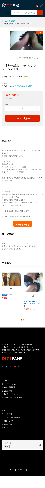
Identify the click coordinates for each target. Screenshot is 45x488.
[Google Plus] (11, 366)
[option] (12, 287)
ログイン (5, 428)
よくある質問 (7, 391)
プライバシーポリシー (10, 384)
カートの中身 (7, 414)
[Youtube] (15, 366)
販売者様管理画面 (8, 387)
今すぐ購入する (22, 225)
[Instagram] (19, 366)
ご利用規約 (6, 380)
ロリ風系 (29, 86)
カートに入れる (22, 118)
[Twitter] (7, 366)
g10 (9, 76)
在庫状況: (19, 77)
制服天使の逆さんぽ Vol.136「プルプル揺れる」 (32, 303)
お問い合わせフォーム (10, 394)
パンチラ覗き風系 (18, 86)
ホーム (4, 411)
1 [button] (21, 319)
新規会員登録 (7, 424)
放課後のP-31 (7, 295)
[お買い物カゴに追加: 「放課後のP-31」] (11, 289)
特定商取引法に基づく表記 (12, 397)
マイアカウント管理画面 (11, 417)
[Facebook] (3, 366)
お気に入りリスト (8, 421)
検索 (7, 446)
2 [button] (23, 319)
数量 (7, 104)
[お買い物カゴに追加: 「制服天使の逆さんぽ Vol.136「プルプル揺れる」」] (33, 295)
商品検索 (40, 12)
